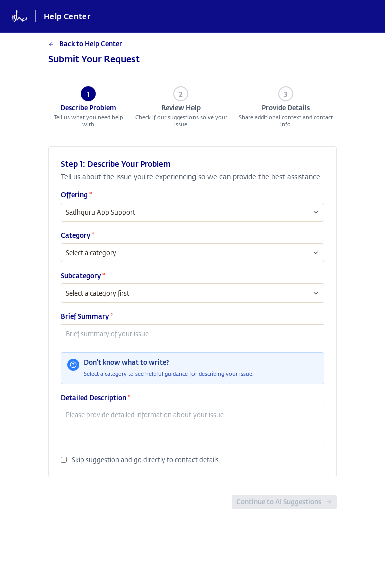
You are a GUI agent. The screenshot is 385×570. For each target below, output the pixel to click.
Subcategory (83, 276)
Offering (76, 195)
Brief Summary (87, 316)
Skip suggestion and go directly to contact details (145, 460)
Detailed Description (96, 398)
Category (78, 235)
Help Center (67, 16)
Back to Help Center (90, 44)
